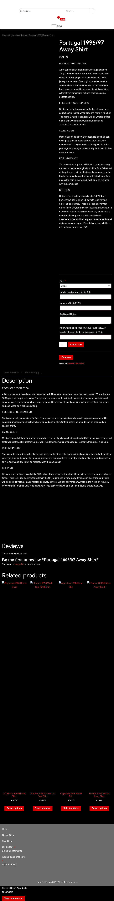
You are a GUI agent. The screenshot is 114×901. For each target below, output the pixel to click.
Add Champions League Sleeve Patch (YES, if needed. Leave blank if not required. (83, 330)
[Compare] (55, 19)
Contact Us (7, 847)
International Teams (18, 35)
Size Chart (7, 841)
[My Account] (50, 19)
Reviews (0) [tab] (32, 372)
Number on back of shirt (75, 292)
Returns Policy (9, 864)
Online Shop (8, 835)
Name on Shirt (70, 303)
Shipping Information (12, 851)
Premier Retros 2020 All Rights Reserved (57, 882)
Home (5, 35)
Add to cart (76, 344)
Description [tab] (11, 372)
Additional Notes (68, 314)
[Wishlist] (52, 19)
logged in (19, 564)
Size (62, 281)
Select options (14, 808)
